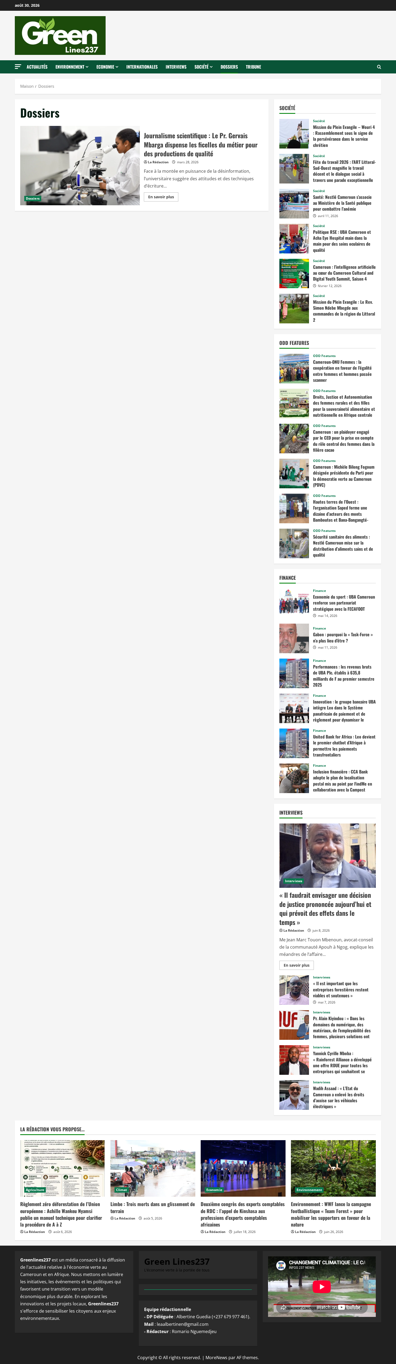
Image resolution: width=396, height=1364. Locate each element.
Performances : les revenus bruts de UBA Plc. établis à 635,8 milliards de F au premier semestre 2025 (294, 673)
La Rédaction (158, 162)
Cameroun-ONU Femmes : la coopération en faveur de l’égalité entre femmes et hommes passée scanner (294, 368)
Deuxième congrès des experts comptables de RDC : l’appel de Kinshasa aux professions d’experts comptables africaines (243, 1214)
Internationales (142, 66)
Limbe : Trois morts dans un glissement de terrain (152, 1207)
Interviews (176, 66)
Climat (121, 1190)
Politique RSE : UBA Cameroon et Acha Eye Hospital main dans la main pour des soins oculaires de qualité (294, 238)
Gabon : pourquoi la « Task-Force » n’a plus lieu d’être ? (294, 638)
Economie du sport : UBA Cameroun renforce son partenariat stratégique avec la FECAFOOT (294, 603)
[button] (18, 66)
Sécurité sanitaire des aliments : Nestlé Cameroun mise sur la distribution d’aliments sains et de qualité (294, 543)
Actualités (37, 66)
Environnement (69, 66)
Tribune (253, 66)
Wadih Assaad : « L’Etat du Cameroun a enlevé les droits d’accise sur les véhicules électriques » (294, 1095)
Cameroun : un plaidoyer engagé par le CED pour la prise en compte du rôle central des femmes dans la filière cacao (294, 438)
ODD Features (324, 356)
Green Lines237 (177, 1261)
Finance (319, 590)
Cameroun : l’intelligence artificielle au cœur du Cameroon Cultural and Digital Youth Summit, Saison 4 (294, 273)
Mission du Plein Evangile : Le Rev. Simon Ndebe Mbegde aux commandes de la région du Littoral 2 (294, 308)
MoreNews (216, 1358)
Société (201, 66)
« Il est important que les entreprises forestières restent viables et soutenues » (294, 990)
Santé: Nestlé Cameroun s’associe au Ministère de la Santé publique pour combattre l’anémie (294, 203)
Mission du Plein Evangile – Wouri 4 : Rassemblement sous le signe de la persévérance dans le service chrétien (294, 134)
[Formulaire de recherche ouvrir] (379, 67)
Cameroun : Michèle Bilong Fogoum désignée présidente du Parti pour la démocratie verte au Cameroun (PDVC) (294, 473)
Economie (105, 66)
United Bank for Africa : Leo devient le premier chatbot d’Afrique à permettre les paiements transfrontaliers (294, 743)
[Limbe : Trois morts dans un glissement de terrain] (152, 1168)
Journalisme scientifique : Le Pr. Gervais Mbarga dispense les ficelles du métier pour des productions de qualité (80, 166)
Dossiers (229, 66)
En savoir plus (163, 198)
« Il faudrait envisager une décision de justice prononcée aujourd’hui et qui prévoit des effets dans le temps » (325, 908)
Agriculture (35, 1190)
